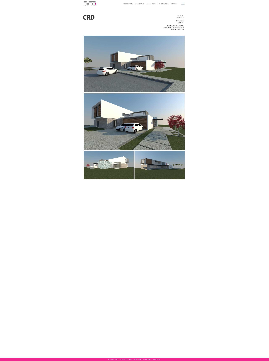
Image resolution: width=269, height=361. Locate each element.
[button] (183, 3)
